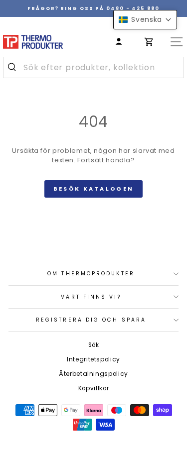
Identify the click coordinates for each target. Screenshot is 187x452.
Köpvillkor (93, 388)
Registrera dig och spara (91, 320)
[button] (145, 19)
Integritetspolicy (93, 359)
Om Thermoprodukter (91, 273)
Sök (93, 345)
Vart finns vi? (91, 297)
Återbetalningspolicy (93, 374)
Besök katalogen (93, 189)
